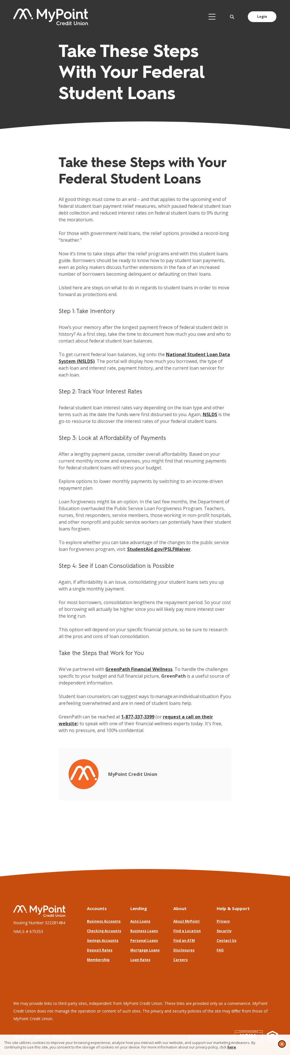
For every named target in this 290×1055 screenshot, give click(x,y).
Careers (180, 959)
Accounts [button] (97, 908)
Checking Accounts (104, 930)
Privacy (223, 921)
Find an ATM (184, 940)
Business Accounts (104, 921)
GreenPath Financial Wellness (138, 669)
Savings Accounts (102, 940)
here (231, 1047)
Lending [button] (138, 908)
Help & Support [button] (233, 908)
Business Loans (144, 930)
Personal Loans (144, 940)
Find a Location (187, 930)
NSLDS (210, 414)
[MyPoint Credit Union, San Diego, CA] (50, 16)
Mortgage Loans (145, 950)
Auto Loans (140, 921)
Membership (98, 959)
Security (224, 930)
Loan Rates (140, 959)
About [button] (180, 908)
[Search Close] (232, 16)
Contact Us (226, 940)
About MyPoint (186, 921)
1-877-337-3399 (137, 717)
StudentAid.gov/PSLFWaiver (159, 549)
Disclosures (184, 950)
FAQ (220, 950)
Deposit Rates (99, 950)
